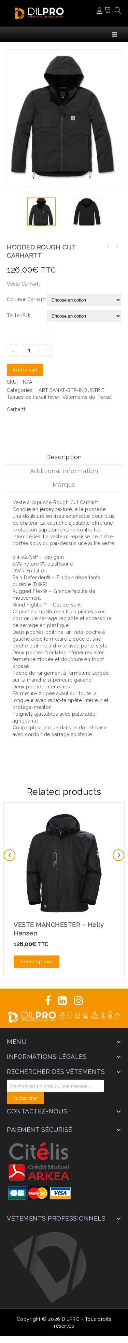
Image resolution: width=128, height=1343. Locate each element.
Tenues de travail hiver (33, 397)
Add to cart (25, 370)
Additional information (64, 471)
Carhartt (16, 409)
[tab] (64, 457)
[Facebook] (48, 1000)
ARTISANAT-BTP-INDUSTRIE (71, 390)
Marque (64, 484)
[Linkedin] (62, 1000)
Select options (36, 961)
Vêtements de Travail (87, 397)
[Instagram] (78, 1000)
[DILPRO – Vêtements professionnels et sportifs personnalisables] (39, 12)
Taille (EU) (19, 315)
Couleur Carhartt (26, 299)
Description (64, 457)
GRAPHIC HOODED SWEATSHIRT (108, 246)
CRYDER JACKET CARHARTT (116, 246)
